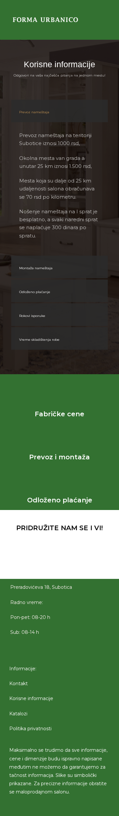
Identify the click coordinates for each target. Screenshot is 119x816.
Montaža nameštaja (36, 268)
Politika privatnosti (30, 729)
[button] (93, 20)
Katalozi (18, 714)
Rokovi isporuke (32, 316)
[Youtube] (77, 561)
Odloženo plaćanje (34, 292)
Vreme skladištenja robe (39, 339)
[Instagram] (59, 561)
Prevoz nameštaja (34, 112)
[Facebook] (41, 561)
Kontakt (18, 684)
